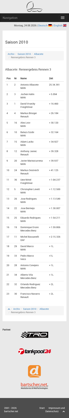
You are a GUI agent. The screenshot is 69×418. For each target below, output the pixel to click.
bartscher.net (11, 411)
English (58, 25)
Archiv (11, 54)
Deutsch (43, 25)
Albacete (38, 54)
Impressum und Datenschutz (55, 409)
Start (42, 407)
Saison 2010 (24, 54)
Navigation (10, 18)
